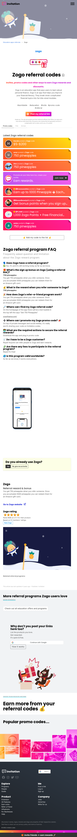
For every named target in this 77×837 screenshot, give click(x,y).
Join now (60, 178)
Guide (4, 791)
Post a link (42, 786)
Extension (5, 800)
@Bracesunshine (22, 189)
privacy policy (23, 824)
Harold (16, 141)
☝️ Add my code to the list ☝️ (37, 237)
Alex (15, 164)
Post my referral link (39, 114)
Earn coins (5, 804)
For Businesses (7, 812)
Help (3, 814)
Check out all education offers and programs (26, 608)
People (4, 789)
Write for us (42, 804)
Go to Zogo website (13, 504)
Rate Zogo (8, 523)
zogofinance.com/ (10, 317)
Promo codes (7, 126)
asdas (15, 223)
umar (15, 152)
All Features (6, 802)
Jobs (40, 800)
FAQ (16, 126)
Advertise (41, 802)
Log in (40, 789)
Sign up (41, 791)
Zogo (28, 141)
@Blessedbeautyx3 (21, 200)
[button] (37, 643)
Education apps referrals (11, 42)
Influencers (6, 809)
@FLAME (19, 212)
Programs (5, 786)
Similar (23, 126)
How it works (18, 646)
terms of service (36, 824)
